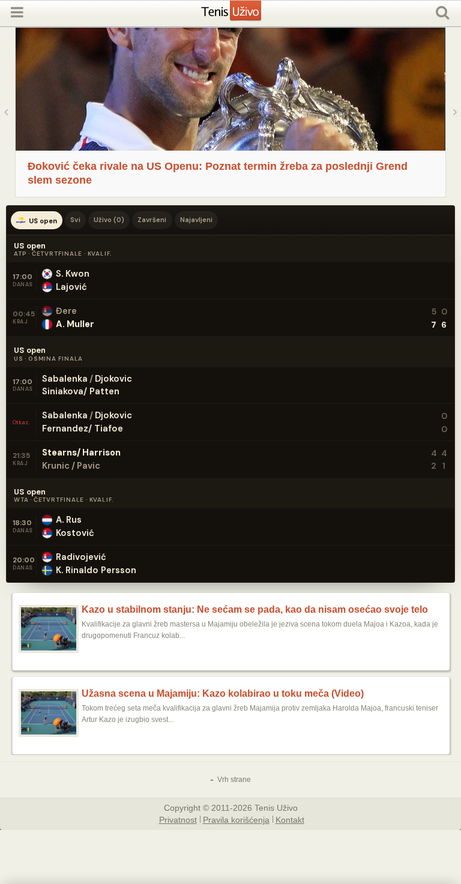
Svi (75, 219)
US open (43, 221)
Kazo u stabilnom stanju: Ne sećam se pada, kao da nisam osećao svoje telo (255, 610)
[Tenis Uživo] (243, 15)
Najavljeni (196, 219)
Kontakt (290, 819)
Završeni (151, 219)
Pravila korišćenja (236, 819)
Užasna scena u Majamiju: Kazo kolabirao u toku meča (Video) (223, 694)
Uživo (109, 219)
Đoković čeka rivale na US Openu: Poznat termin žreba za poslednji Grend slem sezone (218, 173)
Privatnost (178, 819)
